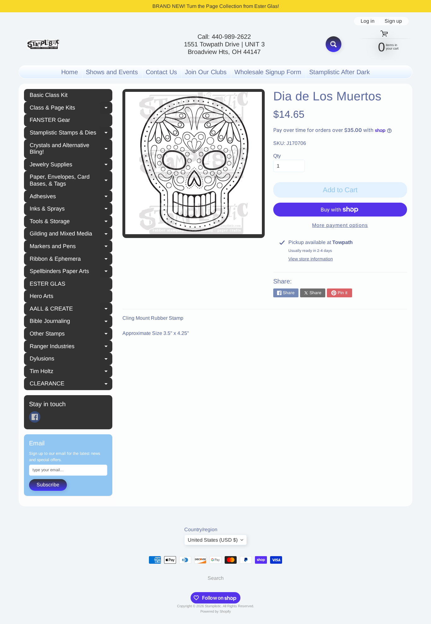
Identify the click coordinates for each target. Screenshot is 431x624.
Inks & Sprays (71, 209)
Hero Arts (41, 296)
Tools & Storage (71, 222)
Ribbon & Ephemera (71, 260)
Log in (368, 21)
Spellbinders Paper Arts (71, 272)
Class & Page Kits (71, 108)
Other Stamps (71, 334)
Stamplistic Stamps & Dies (71, 133)
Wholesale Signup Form (267, 71)
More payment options (340, 225)
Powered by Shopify (215, 611)
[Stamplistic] (43, 44)
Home (69, 71)
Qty (277, 155)
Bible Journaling (71, 322)
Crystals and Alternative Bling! (71, 148)
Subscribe (48, 484)
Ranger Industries (71, 347)
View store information (310, 258)
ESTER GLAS (47, 284)
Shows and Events (112, 71)
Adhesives (71, 197)
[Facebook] (34, 417)
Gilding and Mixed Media (71, 234)
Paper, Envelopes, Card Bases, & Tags (71, 180)
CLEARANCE (71, 384)
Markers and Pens (71, 247)
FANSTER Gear (50, 120)
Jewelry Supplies (71, 165)
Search (216, 578)
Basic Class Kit (49, 95)
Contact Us (161, 71)
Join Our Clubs (206, 71)
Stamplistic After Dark (339, 71)
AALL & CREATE (71, 310)
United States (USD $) (213, 540)
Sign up (393, 21)
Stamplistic (213, 606)
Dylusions (71, 359)
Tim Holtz (71, 372)
